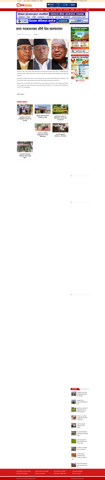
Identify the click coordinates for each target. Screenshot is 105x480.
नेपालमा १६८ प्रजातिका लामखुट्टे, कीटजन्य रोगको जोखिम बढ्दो (42, 135)
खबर (24, 10)
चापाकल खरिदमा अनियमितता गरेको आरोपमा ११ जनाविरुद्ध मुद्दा (79, 456)
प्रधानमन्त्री (28, 1)
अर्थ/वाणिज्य (40, 10)
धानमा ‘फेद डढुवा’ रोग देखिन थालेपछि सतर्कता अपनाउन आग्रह (82, 441)
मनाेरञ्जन (47, 10)
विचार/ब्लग (66, 10)
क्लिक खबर (36, 34)
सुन (38, 1)
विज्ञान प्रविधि (53, 10)
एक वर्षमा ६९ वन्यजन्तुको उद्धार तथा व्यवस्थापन (82, 448)
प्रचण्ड (25, 1)
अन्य (81, 10)
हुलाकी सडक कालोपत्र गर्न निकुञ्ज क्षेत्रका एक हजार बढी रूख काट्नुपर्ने (60, 118)
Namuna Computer (80, 478)
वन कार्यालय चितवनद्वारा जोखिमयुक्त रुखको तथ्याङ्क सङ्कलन (25, 156)
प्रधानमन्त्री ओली (33, 1)
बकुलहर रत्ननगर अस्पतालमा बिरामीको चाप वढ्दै (42, 116)
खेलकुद (72, 10)
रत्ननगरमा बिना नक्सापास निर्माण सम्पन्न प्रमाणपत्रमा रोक (82, 465)
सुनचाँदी (41, 1)
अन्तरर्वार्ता (60, 10)
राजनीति (28, 10)
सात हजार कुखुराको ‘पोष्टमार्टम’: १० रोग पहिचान (60, 135)
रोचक (77, 10)
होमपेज (19, 10)
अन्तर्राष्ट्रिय (34, 10)
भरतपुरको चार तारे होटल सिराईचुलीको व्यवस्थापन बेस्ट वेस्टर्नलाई (24, 119)
